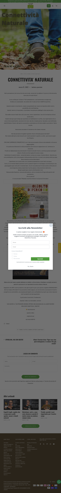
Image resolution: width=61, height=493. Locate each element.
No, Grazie (30, 266)
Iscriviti (40, 259)
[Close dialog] (51, 225)
